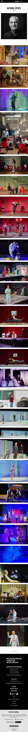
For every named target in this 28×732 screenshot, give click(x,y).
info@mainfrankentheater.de (14, 675)
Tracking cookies (19, 719)
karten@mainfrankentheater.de (14, 683)
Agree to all (18, 722)
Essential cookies (9, 719)
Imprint (14, 730)
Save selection (10, 722)
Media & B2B (14, 690)
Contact (14, 701)
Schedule (17, 1)
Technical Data (14, 705)
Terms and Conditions (14, 699)
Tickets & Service (14, 688)
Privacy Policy (14, 729)
